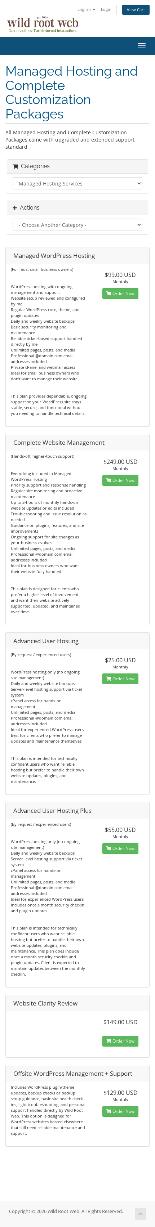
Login (106, 9)
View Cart (136, 9)
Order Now (122, 293)
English (85, 9)
